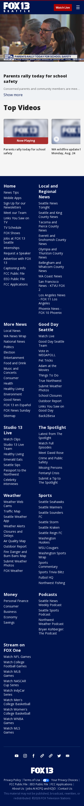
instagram (25, 755)
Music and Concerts (11, 370)
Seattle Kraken (49, 527)
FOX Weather (13, 570)
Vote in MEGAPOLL (47, 353)
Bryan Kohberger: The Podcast (51, 631)
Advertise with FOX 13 (17, 260)
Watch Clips (12, 439)
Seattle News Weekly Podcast (50, 603)
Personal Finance (16, 601)
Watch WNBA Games (13, 721)
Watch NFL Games (17, 656)
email (67, 755)
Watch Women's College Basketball (17, 711)
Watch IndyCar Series (14, 692)
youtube (16, 755)
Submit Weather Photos (50, 388)
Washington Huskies (47, 540)
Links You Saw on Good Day (51, 408)
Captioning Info (15, 268)
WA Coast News (50, 276)
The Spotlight (52, 427)
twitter (59, 755)
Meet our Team (15, 213)
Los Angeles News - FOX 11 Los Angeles (52, 299)
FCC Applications (16, 284)
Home (10, 186)
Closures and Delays (13, 533)
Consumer (11, 378)
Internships (11, 248)
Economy (10, 617)
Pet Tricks (46, 360)
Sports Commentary (48, 564)
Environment (13, 394)
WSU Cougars (48, 548)
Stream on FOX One (14, 647)
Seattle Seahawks (51, 502)
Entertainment (14, 357)
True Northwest (50, 380)
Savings (9, 622)
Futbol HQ (46, 577)
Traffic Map (12, 511)
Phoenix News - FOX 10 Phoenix (50, 310)
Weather (12, 495)
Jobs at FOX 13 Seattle (14, 240)
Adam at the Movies (47, 368)
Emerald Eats (13, 459)
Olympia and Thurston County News (51, 253)
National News (14, 341)
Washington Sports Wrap (52, 555)
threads (50, 755)
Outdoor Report (50, 401)
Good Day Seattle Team (51, 343)
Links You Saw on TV (16, 220)
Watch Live (63, 7)
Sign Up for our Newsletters (15, 205)
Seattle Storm (48, 522)
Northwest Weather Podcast (51, 622)
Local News (12, 330)
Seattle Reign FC (50, 533)
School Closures (50, 395)
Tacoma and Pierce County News (49, 226)
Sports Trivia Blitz (51, 572)
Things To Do (48, 375)
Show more (13, 94)
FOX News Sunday (17, 410)
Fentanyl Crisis (49, 473)
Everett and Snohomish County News (52, 239)
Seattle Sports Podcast (49, 612)
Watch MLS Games (12, 730)
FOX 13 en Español (17, 405)
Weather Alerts (14, 526)
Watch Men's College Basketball (17, 702)
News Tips (11, 192)
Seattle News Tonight (48, 205)
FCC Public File (14, 273)
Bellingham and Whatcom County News (51, 266)
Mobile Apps (13, 198)
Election (9, 352)
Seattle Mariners (50, 507)
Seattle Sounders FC (51, 514)
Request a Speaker (17, 253)
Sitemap (9, 416)
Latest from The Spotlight (50, 436)
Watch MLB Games (12, 673)
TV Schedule (12, 227)
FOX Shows (12, 233)
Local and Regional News (48, 191)
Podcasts (48, 594)
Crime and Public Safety (51, 460)
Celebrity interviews (11, 482)
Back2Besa (47, 416)
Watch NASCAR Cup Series (15, 683)
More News (15, 324)
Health (8, 383)
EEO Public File (14, 279)
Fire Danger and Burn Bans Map (15, 554)
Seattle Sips (12, 465)
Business (10, 611)
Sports (45, 495)
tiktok (42, 755)
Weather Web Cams (13, 504)
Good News (12, 399)
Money (10, 594)
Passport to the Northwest (15, 472)
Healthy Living (14, 389)
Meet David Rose (51, 453)
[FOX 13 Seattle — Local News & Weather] (17, 7)
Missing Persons (50, 467)
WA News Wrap (15, 336)
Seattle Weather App (15, 518)
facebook (33, 755)
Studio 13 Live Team (14, 446)
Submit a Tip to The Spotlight (50, 480)
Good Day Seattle (48, 326)
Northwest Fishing (52, 583)
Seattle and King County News (50, 215)
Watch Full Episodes (46, 445)
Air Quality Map (15, 541)
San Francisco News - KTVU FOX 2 (52, 285)
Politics (9, 347)
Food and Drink (15, 363)
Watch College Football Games (15, 664)
